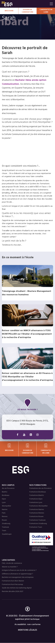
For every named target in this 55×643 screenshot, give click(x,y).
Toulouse (5, 527)
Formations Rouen (36, 516)
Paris (3, 513)
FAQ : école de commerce (12, 563)
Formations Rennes (36, 513)
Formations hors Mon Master (13, 580)
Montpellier (6, 505)
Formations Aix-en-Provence (40, 488)
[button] (27, 612)
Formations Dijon (35, 498)
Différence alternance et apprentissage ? (17, 573)
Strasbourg (6, 523)
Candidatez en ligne (46, 451)
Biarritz (4, 491)
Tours (4, 530)
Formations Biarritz (36, 495)
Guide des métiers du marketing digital (16, 587)
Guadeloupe (7, 534)
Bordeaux (5, 495)
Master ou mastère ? (10, 566)
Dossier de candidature (27, 11)
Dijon (4, 498)
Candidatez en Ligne (46, 11)
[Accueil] (27, 469)
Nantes (4, 509)
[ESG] (25, 3)
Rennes (4, 516)
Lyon (4, 502)
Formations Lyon (35, 502)
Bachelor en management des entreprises (18, 577)
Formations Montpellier (38, 505)
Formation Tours (35, 527)
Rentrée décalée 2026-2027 (12, 591)
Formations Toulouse (37, 520)
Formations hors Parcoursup (12, 584)
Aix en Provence (8, 488)
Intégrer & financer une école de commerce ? (19, 570)
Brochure (9, 10)
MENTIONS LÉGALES (27, 630)
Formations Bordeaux (37, 491)
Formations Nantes (36, 509)
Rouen (4, 520)
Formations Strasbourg (38, 523)
